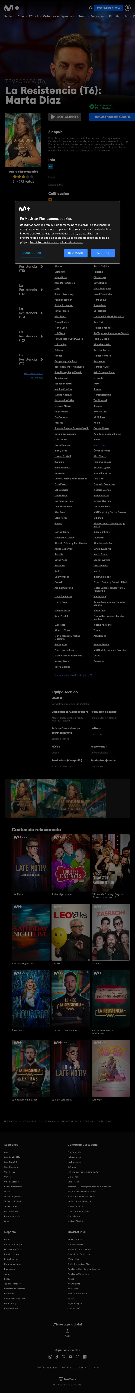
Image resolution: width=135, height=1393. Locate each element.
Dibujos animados (76, 1206)
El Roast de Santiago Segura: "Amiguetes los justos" (108, 895)
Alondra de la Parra (104, 543)
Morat (97, 571)
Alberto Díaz (100, 411)
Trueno (97, 630)
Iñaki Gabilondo (102, 576)
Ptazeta (58, 422)
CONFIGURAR (32, 253)
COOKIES (95, 1367)
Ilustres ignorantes (62, 894)
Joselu (97, 389)
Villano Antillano (103, 624)
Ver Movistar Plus (75, 1239)
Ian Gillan (59, 565)
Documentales (11, 1211)
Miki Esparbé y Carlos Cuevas (110, 512)
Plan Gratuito (118, 16)
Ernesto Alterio (62, 406)
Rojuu (97, 422)
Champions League (13, 1244)
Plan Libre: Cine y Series (79, 1274)
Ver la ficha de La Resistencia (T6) (73, 675)
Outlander (72, 1167)
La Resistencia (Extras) (24, 1099)
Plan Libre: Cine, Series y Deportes (84, 1269)
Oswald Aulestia (102, 548)
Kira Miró (99, 478)
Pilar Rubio (99, 610)
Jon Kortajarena (63, 587)
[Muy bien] (32, 176)
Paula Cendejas (102, 461)
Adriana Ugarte (102, 467)
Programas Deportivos (78, 1211)
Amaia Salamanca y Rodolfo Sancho (109, 603)
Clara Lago (100, 277)
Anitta (57, 571)
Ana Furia (99, 322)
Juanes (58, 523)
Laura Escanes (102, 506)
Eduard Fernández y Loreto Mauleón (109, 618)
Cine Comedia (11, 1167)
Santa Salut (100, 596)
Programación (11, 1308)
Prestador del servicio (46, 1367)
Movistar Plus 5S (75, 1221)
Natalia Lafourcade (65, 433)
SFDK (96, 383)
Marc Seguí (100, 299)
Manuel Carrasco (64, 537)
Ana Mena (99, 361)
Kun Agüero (61, 378)
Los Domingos (74, 1162)
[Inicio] (13, 8)
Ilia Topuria (60, 644)
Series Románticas (13, 1201)
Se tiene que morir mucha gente (83, 1172)
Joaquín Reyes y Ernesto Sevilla (71, 428)
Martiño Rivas (101, 366)
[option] (24, 798)
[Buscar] (90, 7)
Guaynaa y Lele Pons (65, 361)
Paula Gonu (100, 305)
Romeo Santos (101, 644)
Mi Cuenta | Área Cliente (79, 1249)
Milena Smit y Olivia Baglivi (68, 655)
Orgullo (7, 1221)
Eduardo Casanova (104, 484)
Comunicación (74, 1308)
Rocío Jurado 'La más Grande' (82, 1191)
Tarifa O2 (72, 1298)
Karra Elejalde (102, 266)
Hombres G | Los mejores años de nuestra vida (89, 1186)
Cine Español (10, 1162)
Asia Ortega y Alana (104, 372)
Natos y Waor (61, 661)
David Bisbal (100, 282)
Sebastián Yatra (63, 383)
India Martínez (102, 531)
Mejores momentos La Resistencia (104, 1031)
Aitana (58, 266)
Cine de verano (11, 1182)
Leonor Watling (102, 559)
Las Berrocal (73, 1182)
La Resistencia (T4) (28, 289)
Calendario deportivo (58, 16)
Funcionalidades (75, 1244)
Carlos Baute (61, 531)
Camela (58, 582)
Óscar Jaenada (102, 450)
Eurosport (9, 1293)
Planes (71, 1279)
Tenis (82, 16)
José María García (64, 282)
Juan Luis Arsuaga (64, 294)
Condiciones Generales (79, 1254)
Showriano (17, 1030)
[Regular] (23, 176)
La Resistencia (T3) (28, 313)
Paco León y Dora (64, 650)
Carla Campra (62, 445)
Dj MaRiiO (59, 271)
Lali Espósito (61, 489)
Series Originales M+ (14, 1196)
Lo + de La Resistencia (64, 1030)
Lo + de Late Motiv (62, 1099)
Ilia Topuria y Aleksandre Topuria (111, 333)
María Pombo (101, 554)
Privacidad (81, 1367)
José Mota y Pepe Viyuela (68, 372)
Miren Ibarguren (102, 473)
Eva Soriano (61, 417)
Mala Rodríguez (102, 288)
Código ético (73, 1259)
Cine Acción (9, 1172)
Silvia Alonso (61, 411)
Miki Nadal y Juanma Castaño (110, 650)
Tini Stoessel (100, 400)
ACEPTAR (103, 253)
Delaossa (99, 537)
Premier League (12, 1254)
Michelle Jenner (102, 327)
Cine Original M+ (12, 1157)
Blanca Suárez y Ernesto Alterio (111, 582)
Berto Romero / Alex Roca (69, 366)
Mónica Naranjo (102, 394)
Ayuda (67, 1336)
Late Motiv (17, 894)
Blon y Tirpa (60, 450)
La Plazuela (100, 310)
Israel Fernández (103, 294)
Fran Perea (60, 484)
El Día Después (11, 1259)
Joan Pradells (62, 467)
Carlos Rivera (101, 428)
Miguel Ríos (60, 277)
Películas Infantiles (13, 1186)
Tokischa (98, 271)
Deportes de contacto (14, 1288)
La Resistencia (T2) (28, 336)
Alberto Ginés (62, 630)
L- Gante (98, 378)
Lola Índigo (60, 344)
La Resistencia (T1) (28, 359)
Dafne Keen (61, 559)
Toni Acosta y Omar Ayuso (68, 338)
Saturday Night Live (22, 963)
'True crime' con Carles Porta (81, 1196)
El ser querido (74, 1152)
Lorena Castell (62, 456)
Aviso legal (66, 1367)
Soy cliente (68, 117)
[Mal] (19, 176)
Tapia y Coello (101, 338)
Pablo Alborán (101, 495)
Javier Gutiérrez (63, 548)
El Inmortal (73, 1177)
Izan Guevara (101, 565)
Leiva (57, 288)
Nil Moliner (99, 417)
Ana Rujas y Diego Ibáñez (107, 433)
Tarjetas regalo (75, 1303)
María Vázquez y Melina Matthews (67, 637)
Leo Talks (57, 963)
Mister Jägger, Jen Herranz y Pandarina (109, 589)
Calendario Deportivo (14, 1298)
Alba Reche (100, 635)
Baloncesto (9, 1269)
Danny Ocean (61, 576)
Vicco (97, 439)
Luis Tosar (59, 333)
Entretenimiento (12, 1216)
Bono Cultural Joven (77, 1293)
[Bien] (28, 176)
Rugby (7, 1279)
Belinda (58, 350)
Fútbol (33, 16)
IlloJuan (98, 406)
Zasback (96, 963)
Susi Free (97, 1099)
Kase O (97, 655)
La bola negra (74, 1157)
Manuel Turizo (62, 610)
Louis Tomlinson (63, 596)
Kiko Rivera (100, 456)
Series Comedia (11, 1206)
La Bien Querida (102, 501)
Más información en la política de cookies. (56, 242)
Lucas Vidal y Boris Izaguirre (109, 316)
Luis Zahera (60, 439)
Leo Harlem (61, 495)
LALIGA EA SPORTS (12, 1249)
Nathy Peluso (61, 310)
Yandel (58, 355)
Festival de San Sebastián (79, 1201)
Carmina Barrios (63, 501)
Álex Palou (60, 512)
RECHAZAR (75, 253)
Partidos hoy (10, 1303)
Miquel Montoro (102, 355)
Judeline (59, 461)
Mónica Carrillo (63, 389)
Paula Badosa (61, 322)
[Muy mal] (15, 176)
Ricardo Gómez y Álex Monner (71, 543)
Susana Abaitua (63, 394)
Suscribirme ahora (108, 8)
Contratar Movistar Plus (79, 1264)
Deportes (97, 16)
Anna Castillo (61, 616)
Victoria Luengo (102, 489)
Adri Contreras (102, 350)
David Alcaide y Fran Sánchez (70, 478)
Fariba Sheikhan (63, 299)
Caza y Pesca (74, 1216)
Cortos (7, 1177)
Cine (21, 16)
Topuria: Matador (12, 1284)
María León (60, 327)
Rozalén (58, 554)
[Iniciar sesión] (128, 8)
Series (8, 16)
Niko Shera (60, 316)
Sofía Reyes (60, 517)
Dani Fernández (63, 506)
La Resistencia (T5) (28, 266)
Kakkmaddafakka (64, 400)
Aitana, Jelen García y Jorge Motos (109, 525)
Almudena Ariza (102, 344)
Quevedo (59, 473)
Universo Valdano (12, 1264)
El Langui (98, 517)
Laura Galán (61, 602)
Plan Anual (73, 1288)
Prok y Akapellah (63, 305)
